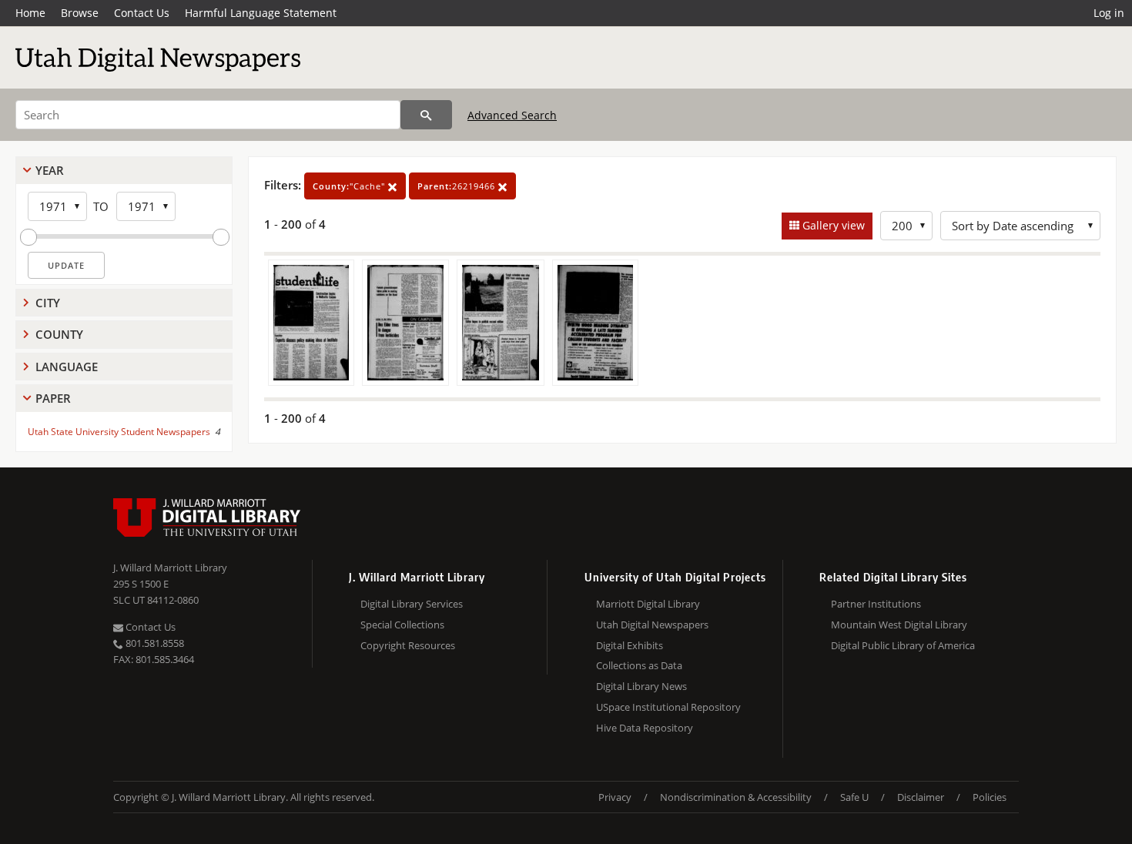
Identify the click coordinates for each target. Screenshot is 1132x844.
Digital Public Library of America (903, 645)
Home (30, 12)
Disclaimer (920, 797)
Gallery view (832, 225)
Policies (989, 797)
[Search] (426, 114)
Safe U (854, 797)
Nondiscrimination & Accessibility (736, 797)
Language (66, 366)
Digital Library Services (411, 604)
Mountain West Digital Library (899, 624)
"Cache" (350, 186)
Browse (80, 12)
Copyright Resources (407, 645)
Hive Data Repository (644, 728)
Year (49, 170)
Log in (1108, 12)
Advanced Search (512, 115)
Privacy (614, 797)
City (47, 302)
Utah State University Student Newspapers (119, 431)
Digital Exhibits (629, 645)
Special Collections (402, 624)
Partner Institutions (876, 604)
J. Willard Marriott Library (170, 567)
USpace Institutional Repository (668, 707)
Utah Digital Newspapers (652, 624)
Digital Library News (641, 686)
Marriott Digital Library (648, 604)
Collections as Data (639, 665)
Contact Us (141, 12)
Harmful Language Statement (261, 12)
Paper (53, 398)
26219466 (457, 186)
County (59, 334)
